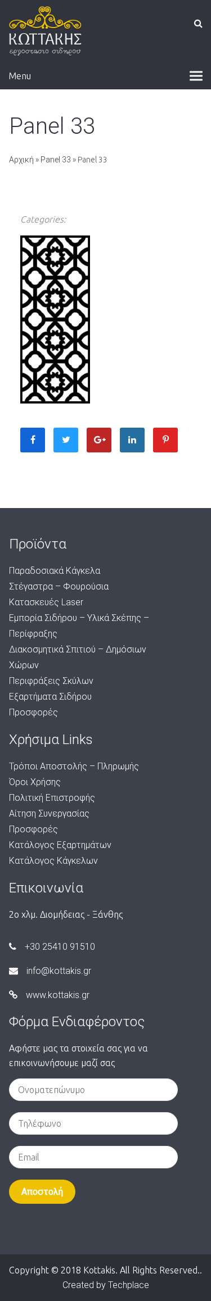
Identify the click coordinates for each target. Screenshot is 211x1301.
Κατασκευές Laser (46, 602)
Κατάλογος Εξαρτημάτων (60, 845)
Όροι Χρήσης (35, 782)
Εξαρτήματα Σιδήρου (50, 696)
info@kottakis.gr (58, 970)
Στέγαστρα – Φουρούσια (59, 586)
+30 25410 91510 (60, 946)
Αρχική (21, 159)
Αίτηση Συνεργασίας (49, 813)
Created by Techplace (105, 1285)
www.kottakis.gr (57, 995)
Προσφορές (33, 712)
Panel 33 (56, 159)
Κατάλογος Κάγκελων (53, 860)
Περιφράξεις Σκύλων (51, 681)
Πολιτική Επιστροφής (52, 797)
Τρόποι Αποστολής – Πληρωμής (74, 766)
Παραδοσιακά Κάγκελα (54, 570)
